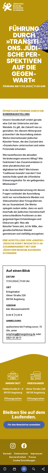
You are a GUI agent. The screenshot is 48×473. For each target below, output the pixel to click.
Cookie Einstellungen (24, 460)
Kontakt (7, 453)
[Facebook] (24, 446)
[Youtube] (35, 446)
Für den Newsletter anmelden (24, 424)
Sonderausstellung (16, 114)
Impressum (36, 453)
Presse (32, 457)
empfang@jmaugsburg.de (20, 334)
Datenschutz (21, 453)
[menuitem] (5, 469)
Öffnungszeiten (13, 398)
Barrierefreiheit (17, 457)
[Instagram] (13, 446)
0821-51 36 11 (13, 337)
